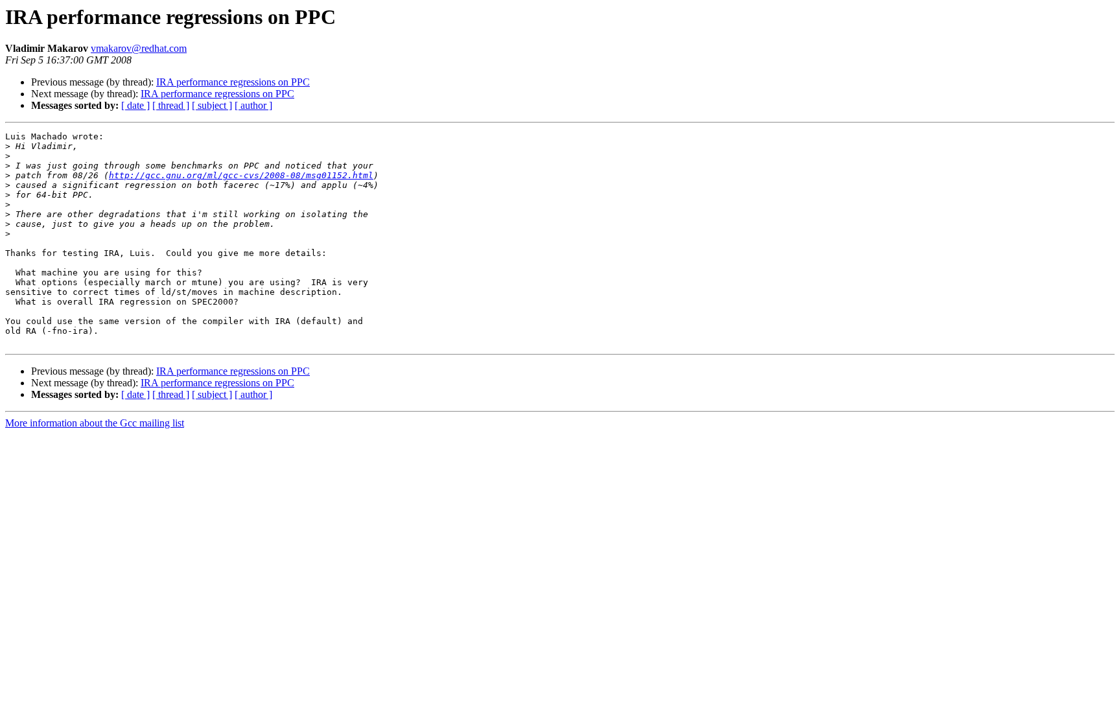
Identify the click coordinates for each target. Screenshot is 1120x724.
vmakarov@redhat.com (139, 48)
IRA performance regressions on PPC (233, 82)
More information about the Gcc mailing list (94, 422)
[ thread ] (170, 105)
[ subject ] (212, 105)
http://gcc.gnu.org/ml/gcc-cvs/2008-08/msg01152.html (241, 175)
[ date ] (135, 105)
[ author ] (253, 105)
